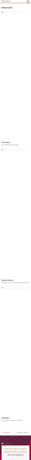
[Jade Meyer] (15, 351)
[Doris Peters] (15, 75)
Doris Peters (6, 142)
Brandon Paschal (7, 280)
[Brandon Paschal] (15, 213)
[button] (28, 1)
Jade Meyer (5, 418)
